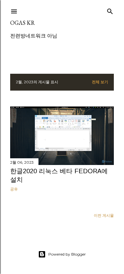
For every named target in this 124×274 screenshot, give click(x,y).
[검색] (110, 10)
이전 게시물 (104, 215)
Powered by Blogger (67, 254)
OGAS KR (22, 22)
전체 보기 (100, 81)
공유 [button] (14, 189)
